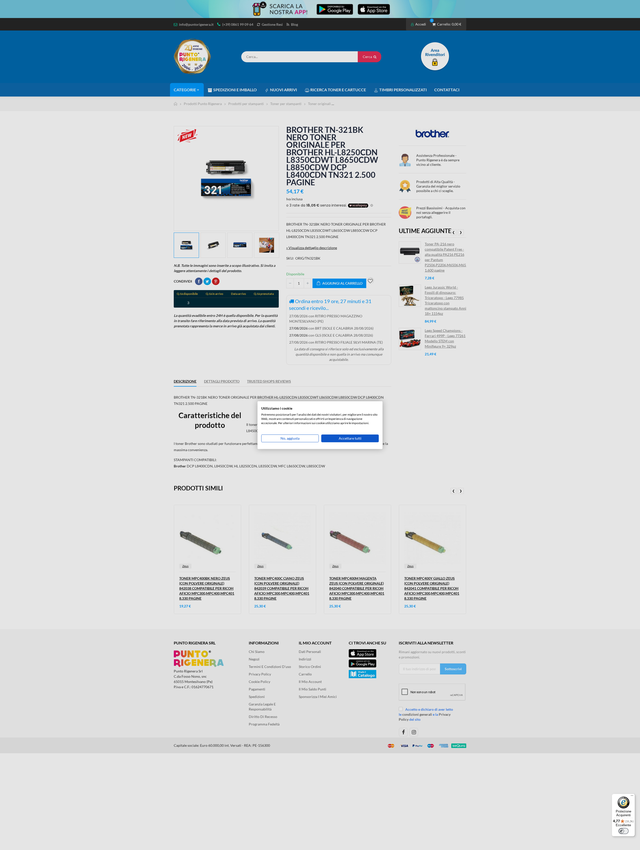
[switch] (623, 831)
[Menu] (632, 797)
